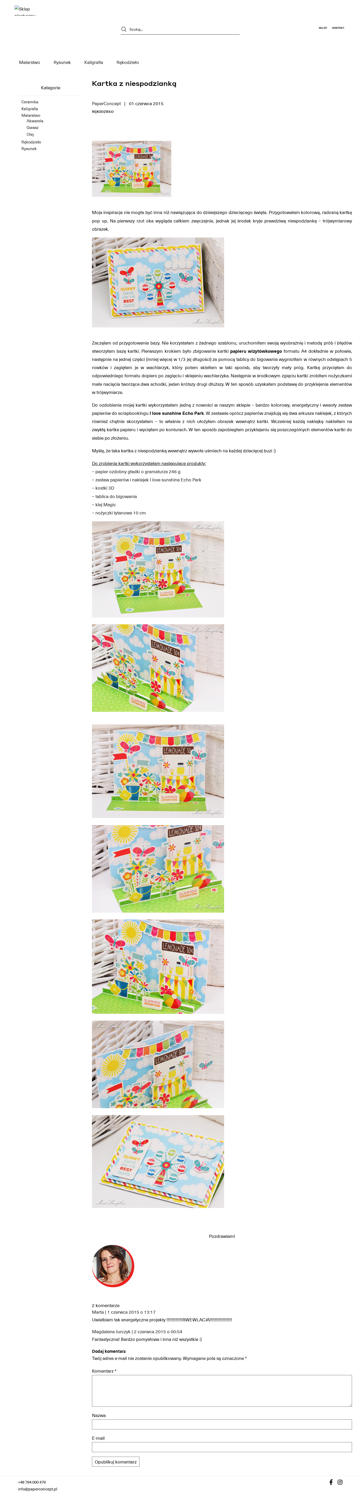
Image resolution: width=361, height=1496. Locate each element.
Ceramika (29, 102)
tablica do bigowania (116, 496)
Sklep (323, 27)
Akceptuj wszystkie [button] (180, 1474)
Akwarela (35, 121)
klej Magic (105, 504)
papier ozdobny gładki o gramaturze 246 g (138, 471)
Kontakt (338, 27)
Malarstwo (29, 62)
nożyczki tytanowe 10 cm (120, 512)
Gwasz (33, 127)
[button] (180, 1462)
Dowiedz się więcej (191, 1454)
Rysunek (62, 62)
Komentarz (104, 1370)
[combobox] (347, 1435)
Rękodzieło (128, 62)
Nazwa (99, 1415)
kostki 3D (104, 487)
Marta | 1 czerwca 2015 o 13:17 (124, 1312)
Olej (30, 134)
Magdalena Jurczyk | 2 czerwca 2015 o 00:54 (137, 1331)
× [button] (355, 1435)
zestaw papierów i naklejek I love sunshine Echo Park (148, 479)
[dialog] (180, 1462)
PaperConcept (106, 103)
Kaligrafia (93, 62)
